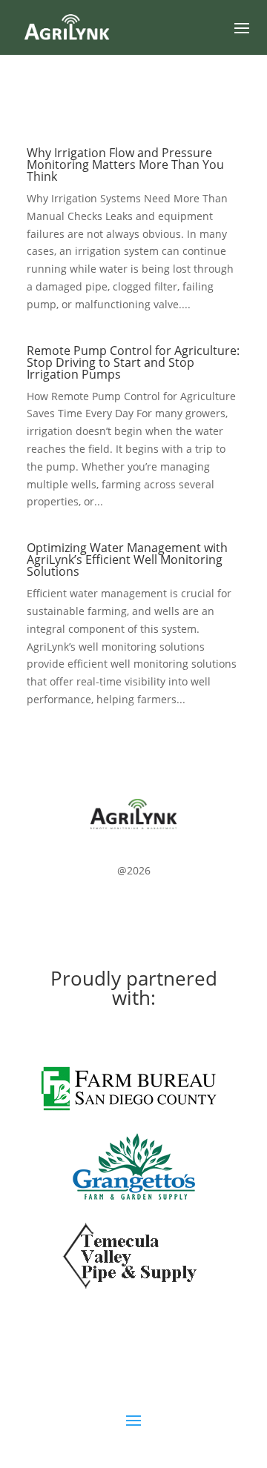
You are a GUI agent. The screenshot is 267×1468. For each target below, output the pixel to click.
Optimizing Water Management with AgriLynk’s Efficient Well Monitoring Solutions (127, 559)
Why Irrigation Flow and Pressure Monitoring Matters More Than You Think (125, 165)
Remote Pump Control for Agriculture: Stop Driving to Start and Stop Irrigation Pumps (133, 362)
